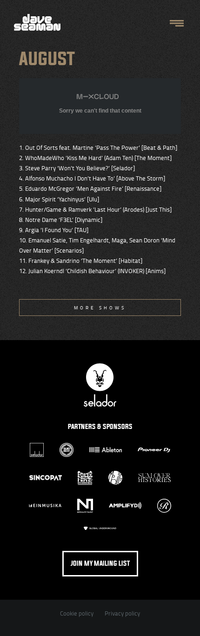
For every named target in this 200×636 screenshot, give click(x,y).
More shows (100, 307)
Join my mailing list (100, 563)
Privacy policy (122, 613)
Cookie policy (76, 613)
